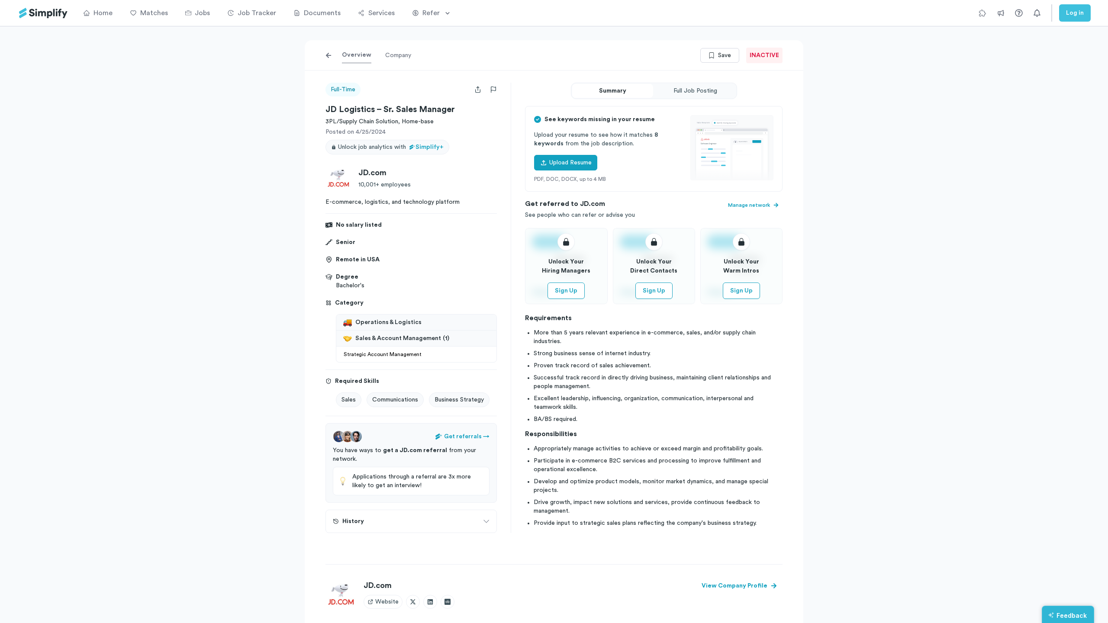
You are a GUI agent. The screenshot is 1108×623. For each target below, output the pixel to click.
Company (398, 55)
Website (387, 602)
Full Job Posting (695, 91)
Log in (1075, 13)
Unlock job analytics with (391, 147)
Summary (612, 91)
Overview (356, 55)
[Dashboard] (43, 13)
